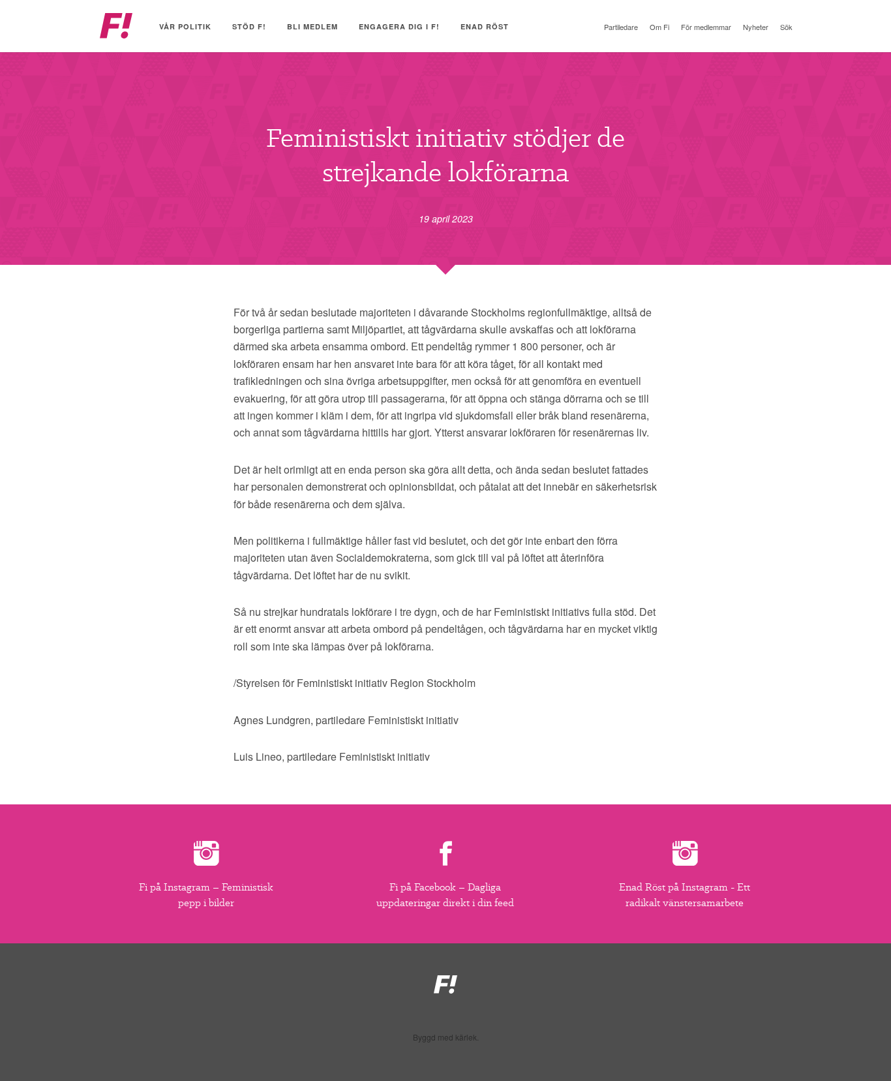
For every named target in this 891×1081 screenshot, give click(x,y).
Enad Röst (485, 26)
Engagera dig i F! (399, 26)
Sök (786, 27)
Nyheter (755, 27)
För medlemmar (706, 27)
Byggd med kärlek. (446, 1037)
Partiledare (621, 27)
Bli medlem (312, 26)
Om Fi (659, 27)
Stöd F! (249, 26)
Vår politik (185, 26)
